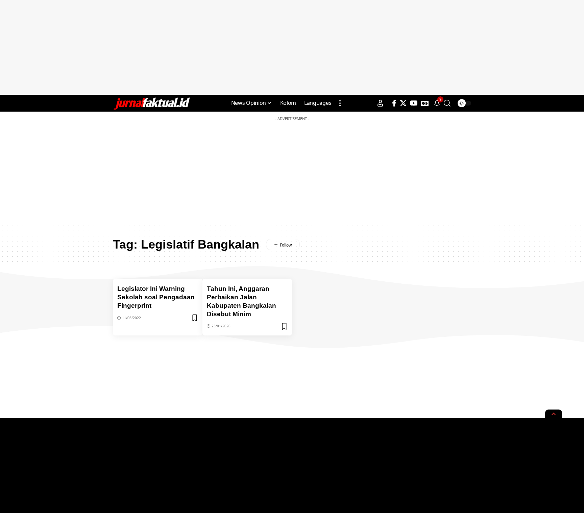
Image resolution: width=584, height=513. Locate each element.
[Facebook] (394, 103)
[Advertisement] (292, 47)
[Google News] (424, 103)
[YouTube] (413, 103)
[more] (340, 103)
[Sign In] (380, 103)
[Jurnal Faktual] (151, 103)
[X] (403, 103)
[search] (447, 103)
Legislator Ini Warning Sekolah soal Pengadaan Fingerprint (156, 297)
